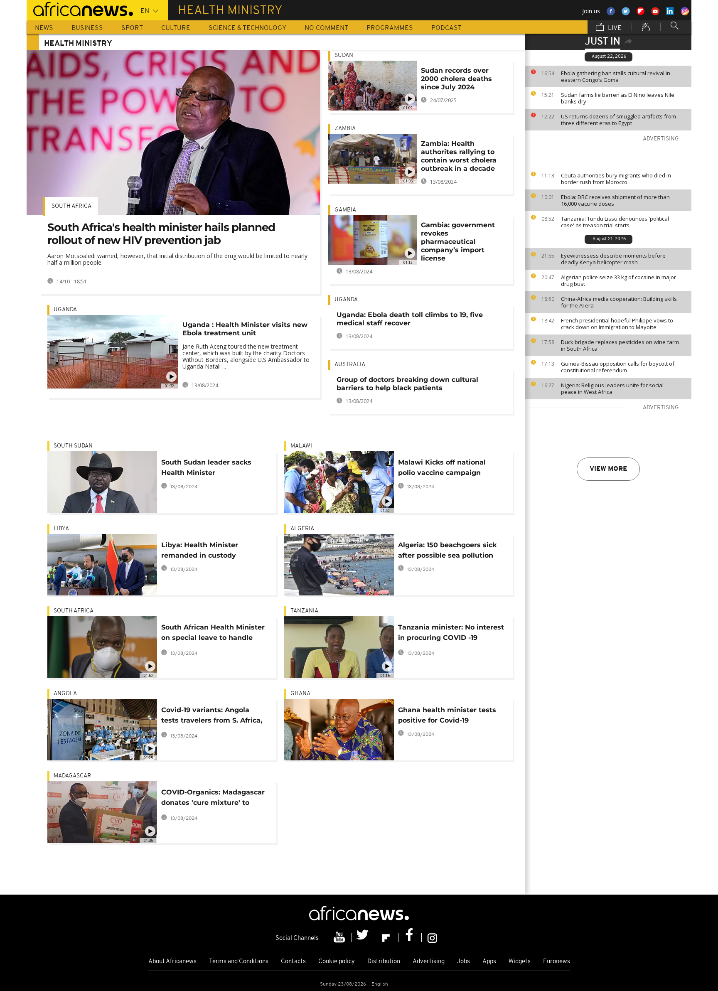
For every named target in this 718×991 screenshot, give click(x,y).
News (44, 28)
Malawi (301, 446)
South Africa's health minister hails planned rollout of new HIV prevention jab (161, 234)
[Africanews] (80, 8)
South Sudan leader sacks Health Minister (206, 467)
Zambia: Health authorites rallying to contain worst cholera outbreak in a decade (459, 156)
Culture (175, 28)
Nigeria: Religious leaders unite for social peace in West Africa (612, 388)
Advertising (429, 962)
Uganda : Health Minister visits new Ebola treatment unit (244, 329)
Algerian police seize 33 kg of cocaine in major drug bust (618, 280)
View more (608, 469)
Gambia (345, 210)
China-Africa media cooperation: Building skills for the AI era (619, 302)
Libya (61, 529)
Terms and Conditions (238, 962)
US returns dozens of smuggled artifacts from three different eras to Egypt (618, 119)
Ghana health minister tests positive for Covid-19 (447, 715)
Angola (65, 694)
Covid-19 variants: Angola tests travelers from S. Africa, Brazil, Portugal (211, 716)
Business (87, 28)
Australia (349, 364)
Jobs (463, 962)
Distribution (383, 962)
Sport (132, 28)
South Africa (71, 206)
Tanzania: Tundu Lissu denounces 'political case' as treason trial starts (615, 222)
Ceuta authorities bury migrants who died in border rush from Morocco (616, 178)
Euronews (556, 962)
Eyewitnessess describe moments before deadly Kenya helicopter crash (613, 259)
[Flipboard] (386, 937)
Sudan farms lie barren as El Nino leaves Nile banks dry (617, 98)
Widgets (520, 962)
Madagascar (72, 776)
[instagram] (432, 937)
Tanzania (304, 611)
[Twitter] (363, 937)
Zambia (345, 128)
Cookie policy (336, 962)
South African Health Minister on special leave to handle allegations (213, 633)
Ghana (300, 694)
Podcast (446, 28)
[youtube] (340, 937)
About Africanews (172, 962)
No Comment (326, 28)
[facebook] (410, 937)
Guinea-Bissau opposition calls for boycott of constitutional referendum (617, 367)
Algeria (302, 529)
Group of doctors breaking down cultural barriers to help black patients (407, 384)
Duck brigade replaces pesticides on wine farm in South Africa (620, 345)
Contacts (293, 962)
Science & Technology (247, 28)
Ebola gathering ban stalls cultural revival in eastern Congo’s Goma (615, 76)
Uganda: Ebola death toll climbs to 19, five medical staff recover (410, 319)
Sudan (343, 55)
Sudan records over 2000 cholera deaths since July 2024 (456, 78)
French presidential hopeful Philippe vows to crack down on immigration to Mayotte (617, 323)
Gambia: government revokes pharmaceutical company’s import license (458, 241)
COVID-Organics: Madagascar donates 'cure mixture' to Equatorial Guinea (213, 798)
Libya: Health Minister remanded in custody (199, 550)
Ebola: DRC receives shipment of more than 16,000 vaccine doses (615, 200)
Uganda (65, 310)
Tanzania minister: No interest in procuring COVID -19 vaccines (451, 633)
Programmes (389, 28)
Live (614, 28)
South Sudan (73, 446)
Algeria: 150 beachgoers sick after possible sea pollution (447, 550)
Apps (489, 962)
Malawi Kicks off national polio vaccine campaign (442, 467)
